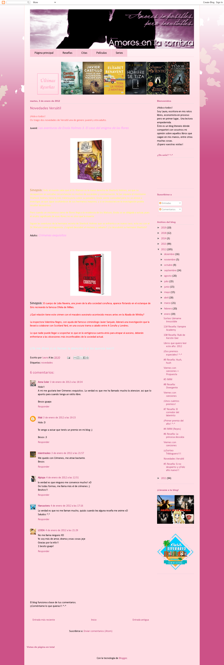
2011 (164, 478)
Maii (40, 417)
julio (166, 281)
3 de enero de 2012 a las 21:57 (67, 453)
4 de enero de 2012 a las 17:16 (67, 506)
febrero (168, 308)
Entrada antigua (140, 620)
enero (167, 314)
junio (167, 287)
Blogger (123, 658)
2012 (164, 249)
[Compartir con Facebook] (84, 357)
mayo (167, 292)
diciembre (169, 254)
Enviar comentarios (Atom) (98, 631)
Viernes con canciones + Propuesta (171, 371)
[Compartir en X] (81, 357)
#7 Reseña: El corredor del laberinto (171, 412)
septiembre (170, 270)
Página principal (43, 53)
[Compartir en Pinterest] (87, 357)
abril (166, 297)
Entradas (166, 203)
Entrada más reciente (43, 620)
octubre (168, 265)
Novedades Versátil (174, 459)
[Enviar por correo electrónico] (75, 357)
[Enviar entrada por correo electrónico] (68, 357)
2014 (164, 238)
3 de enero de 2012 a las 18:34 (66, 382)
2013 (164, 244)
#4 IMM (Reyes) (172, 429)
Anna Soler (43, 382)
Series (119, 53)
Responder (43, 406)
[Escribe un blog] (78, 357)
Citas (84, 53)
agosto (168, 276)
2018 (164, 233)
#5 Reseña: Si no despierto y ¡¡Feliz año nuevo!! (174, 467)
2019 (164, 227)
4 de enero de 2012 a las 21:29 (62, 530)
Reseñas (67, 53)
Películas (101, 53)
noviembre (170, 259)
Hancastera (44, 506)
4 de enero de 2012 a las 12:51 (62, 477)
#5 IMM (168, 379)
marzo (167, 303)
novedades (47, 363)
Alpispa (41, 477)
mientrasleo (44, 453)
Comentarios (168, 209)
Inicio (94, 620)
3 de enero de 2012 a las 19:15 (59, 417)
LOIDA (41, 530)
